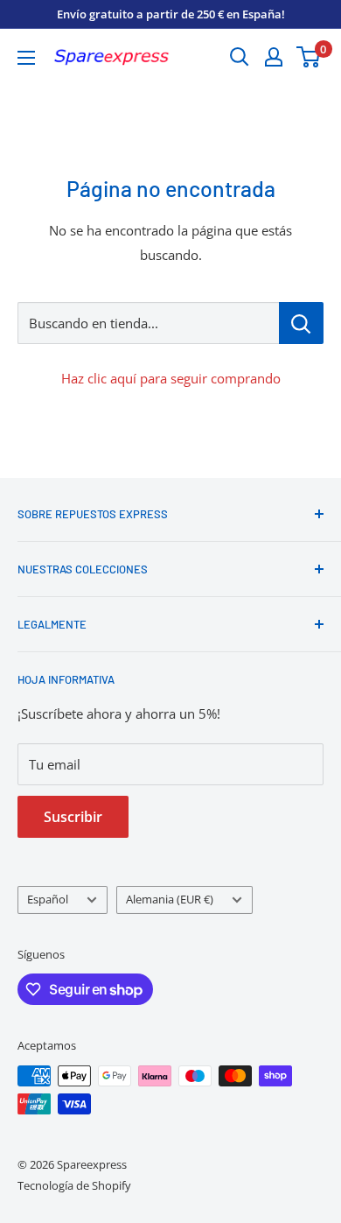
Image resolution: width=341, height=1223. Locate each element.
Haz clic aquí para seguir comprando (171, 378)
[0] (309, 56)
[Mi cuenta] (273, 57)
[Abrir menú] (26, 58)
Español (47, 899)
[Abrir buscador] (239, 57)
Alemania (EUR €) (169, 899)
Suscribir (73, 816)
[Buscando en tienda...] (301, 323)
